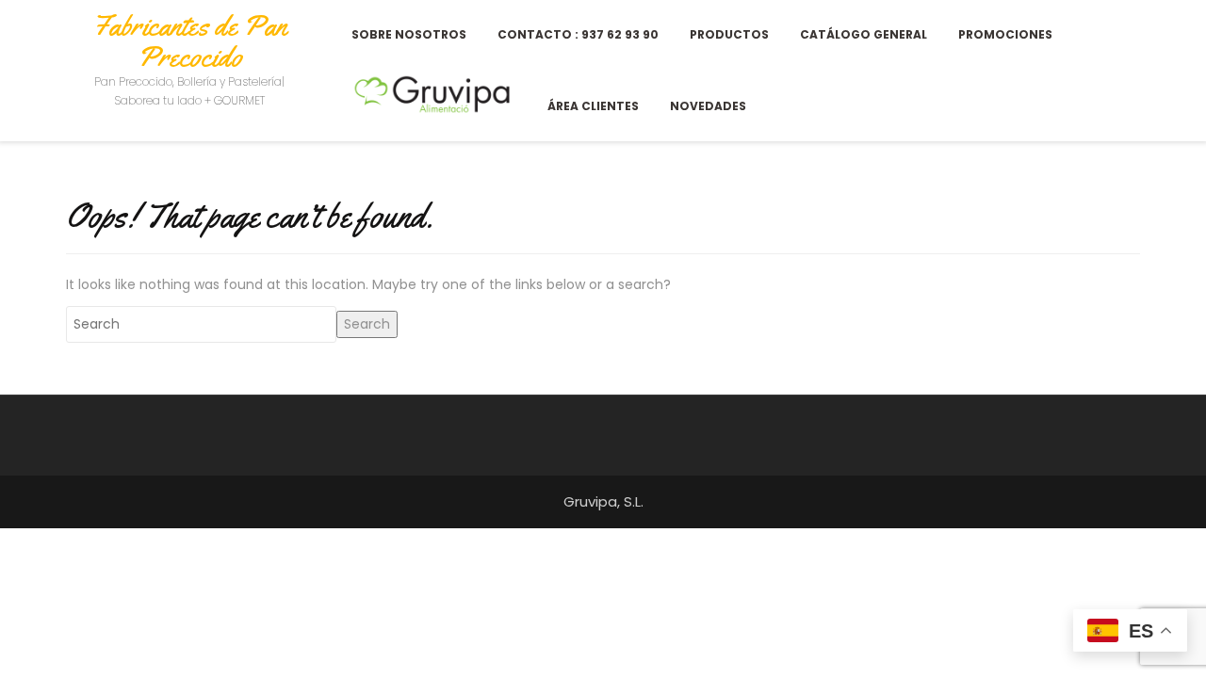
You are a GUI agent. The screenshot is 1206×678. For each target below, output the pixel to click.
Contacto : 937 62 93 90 (578, 34)
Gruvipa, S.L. (603, 501)
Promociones (1005, 34)
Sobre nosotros (408, 34)
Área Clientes (593, 106)
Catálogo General (863, 34)
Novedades (708, 106)
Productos (729, 34)
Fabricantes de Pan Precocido (189, 41)
